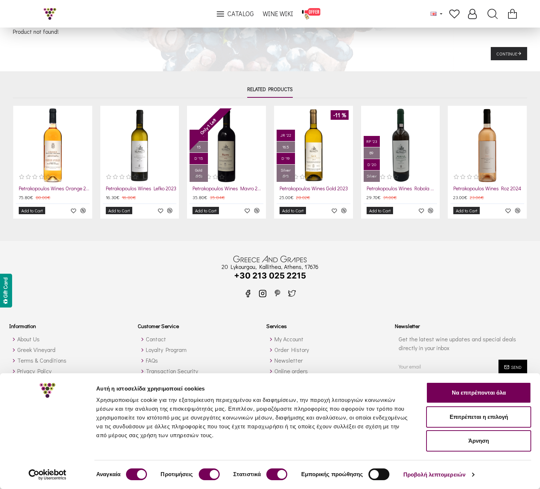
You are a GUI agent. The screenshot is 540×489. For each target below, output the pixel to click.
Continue (506, 54)
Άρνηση (478, 441)
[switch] (209, 474)
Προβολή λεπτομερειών (434, 474)
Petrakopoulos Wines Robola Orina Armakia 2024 (402, 188)
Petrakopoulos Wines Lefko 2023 (141, 188)
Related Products (270, 89)
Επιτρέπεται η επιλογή (479, 417)
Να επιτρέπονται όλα (479, 392)
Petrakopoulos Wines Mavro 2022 (227, 188)
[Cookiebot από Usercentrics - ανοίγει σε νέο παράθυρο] (47, 474)
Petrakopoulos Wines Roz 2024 (487, 188)
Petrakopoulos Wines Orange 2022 (54, 188)
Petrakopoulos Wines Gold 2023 (314, 188)
